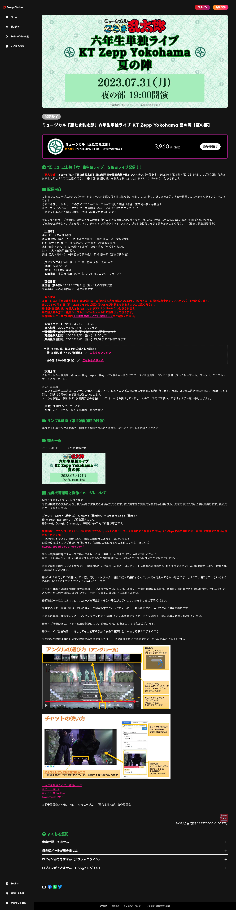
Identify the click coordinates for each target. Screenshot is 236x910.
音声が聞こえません (55, 842)
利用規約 (115, 906)
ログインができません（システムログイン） (71, 859)
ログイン (202, 7)
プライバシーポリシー (133, 906)
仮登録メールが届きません (60, 850)
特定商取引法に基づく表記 (158, 906)
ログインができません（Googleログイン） (72, 868)
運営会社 (104, 906)
